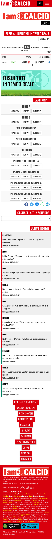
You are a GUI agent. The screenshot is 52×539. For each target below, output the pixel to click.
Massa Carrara (8, 508)
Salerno (15, 517)
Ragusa (9, 515)
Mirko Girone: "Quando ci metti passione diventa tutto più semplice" (25, 257)
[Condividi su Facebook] (26, 204)
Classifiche (25, 424)
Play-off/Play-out (26, 442)
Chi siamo (12, 534)
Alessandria (13, 494)
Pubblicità (41, 532)
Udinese (41, 62)
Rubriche (6, 351)
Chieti (24, 500)
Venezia (13, 521)
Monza (24, 62)
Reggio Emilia (35, 515)
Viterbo (45, 521)
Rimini (45, 515)
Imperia (30, 504)
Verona (25, 521)
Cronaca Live (44, 39)
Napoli (5, 510)
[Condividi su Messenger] (37, 204)
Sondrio (43, 517)
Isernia (36, 504)
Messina (21, 508)
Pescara (16, 513)
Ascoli (36, 494)
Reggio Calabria (24, 515)
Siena (31, 517)
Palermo (32, 510)
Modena (32, 508)
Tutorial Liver (7, 532)
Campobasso (43, 498)
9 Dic (27, 47)
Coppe (26, 447)
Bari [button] (45, 23)
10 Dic (33, 47)
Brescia (5, 498)
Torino (20, 519)
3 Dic (3, 47)
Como (28, 500)
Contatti (5, 534)
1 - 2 (32, 64)
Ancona (20, 494)
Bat (7, 496)
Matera (15, 508)
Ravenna (16, 515)
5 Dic (11, 47)
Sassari (20, 517)
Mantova (46, 506)
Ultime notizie (26, 413)
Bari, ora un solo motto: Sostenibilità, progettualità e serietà (24, 290)
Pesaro (10, 513)
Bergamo (25, 496)
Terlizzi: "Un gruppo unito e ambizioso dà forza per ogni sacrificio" (26, 274)
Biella (30, 496)
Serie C (5, 284)
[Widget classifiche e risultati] (30, 526)
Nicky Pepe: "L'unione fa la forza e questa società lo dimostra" (24, 340)
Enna (15, 502)
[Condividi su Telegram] (48, 204)
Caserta (5, 500)
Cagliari (16, 498)
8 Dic (22, 47)
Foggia (36, 502)
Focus (4, 251)
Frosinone (6, 504)
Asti (39, 494)
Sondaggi (26, 459)
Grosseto (24, 504)
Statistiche (37, 111)
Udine (46, 519)
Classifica (45, 57)
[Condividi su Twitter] (32, 204)
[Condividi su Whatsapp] (42, 204)
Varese (5, 521)
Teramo (10, 519)
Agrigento (6, 494)
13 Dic (46, 47)
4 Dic (7, 47)
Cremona (41, 500)
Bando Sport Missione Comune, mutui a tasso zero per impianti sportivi (24, 356)
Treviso (35, 519)
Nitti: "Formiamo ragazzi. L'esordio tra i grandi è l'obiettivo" (22, 240)
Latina (10, 506)
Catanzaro (17, 500)
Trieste (41, 519)
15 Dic (25, 50)
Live (40, 3)
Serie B (5, 367)
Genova (12, 504)
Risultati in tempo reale (26, 402)
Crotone (5, 502)
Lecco (19, 506)
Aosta (25, 494)
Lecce (15, 506)
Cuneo (11, 502)
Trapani (25, 519)
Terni (15, 519)
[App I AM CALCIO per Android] (12, 526)
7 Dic (18, 47)
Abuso (34, 532)
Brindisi (10, 498)
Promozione (7, 235)
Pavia (43, 510)
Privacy (28, 532)
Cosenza (34, 500)
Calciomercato (24, 498)
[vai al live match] (49, 62)
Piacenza (23, 513)
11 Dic (37, 47)
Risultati (26, 111)
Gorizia (18, 504)
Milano (27, 508)
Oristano (20, 510)
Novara (9, 510)
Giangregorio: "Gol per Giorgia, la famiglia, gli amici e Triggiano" (25, 307)
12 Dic (42, 47)
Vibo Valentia (32, 521)
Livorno (24, 506)
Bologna (35, 496)
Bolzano (41, 496)
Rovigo (9, 517)
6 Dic (15, 47)
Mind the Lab (7, 483)
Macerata (39, 506)
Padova (26, 510)
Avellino (44, 494)
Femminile (6, 318)
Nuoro (15, 510)
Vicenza (39, 521)
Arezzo (30, 494)
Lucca (33, 506)
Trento (31, 519)
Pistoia (33, 513)
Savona (26, 517)
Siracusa (37, 517)
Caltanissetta (34, 498)
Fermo (20, 502)
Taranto (5, 519)
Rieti (41, 515)
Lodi (29, 506)
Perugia (5, 513)
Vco (9, 521)
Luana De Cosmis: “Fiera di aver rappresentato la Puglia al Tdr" (23, 323)
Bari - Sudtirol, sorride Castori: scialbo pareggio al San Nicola (25, 373)
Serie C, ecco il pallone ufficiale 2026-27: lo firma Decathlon (23, 389)
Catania (11, 500)
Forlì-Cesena (44, 502)
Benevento (17, 496)
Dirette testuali (25, 419)
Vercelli (19, 521)
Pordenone (39, 513)
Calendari (26, 436)
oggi (49, 51)
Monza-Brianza (41, 508)
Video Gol (26, 453)
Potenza (46, 513)
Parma (38, 510)
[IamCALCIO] (26, 471)
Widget (14, 532)
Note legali (21, 532)
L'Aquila (41, 504)
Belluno (11, 496)
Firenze (31, 502)
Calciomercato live (26, 407)
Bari (4, 496)
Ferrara (25, 502)
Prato (4, 515)
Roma (5, 517)
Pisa (28, 513)
